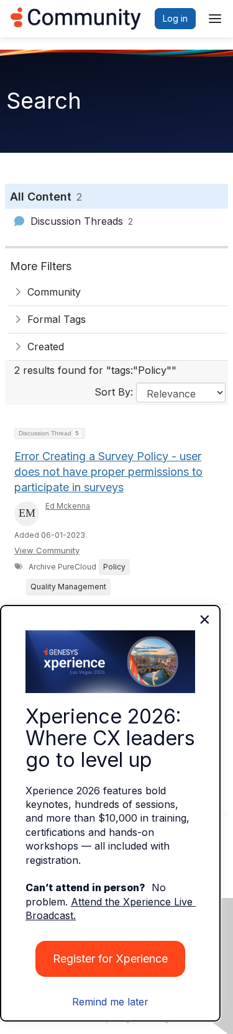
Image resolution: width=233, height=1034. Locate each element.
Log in (175, 18)
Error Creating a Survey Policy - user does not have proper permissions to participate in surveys (108, 472)
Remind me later (110, 1001)
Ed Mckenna (67, 505)
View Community (47, 550)
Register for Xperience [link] (110, 958)
